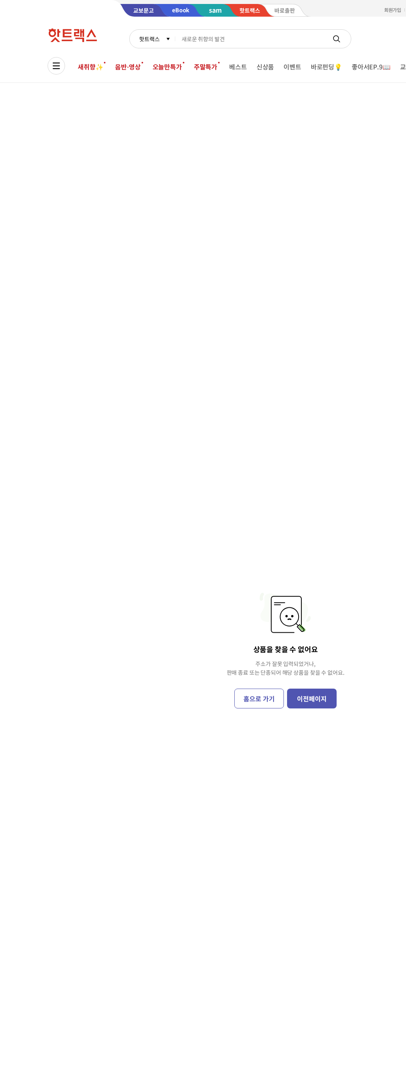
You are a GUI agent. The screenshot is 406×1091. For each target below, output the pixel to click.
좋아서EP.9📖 (371, 66)
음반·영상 (127, 66)
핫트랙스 (149, 39)
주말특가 (205, 66)
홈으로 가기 (258, 698)
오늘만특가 (167, 66)
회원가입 (393, 9)
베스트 (238, 66)
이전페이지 (311, 698)
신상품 (265, 66)
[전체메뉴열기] (56, 66)
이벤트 (292, 66)
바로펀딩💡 (326, 66)
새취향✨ (90, 66)
